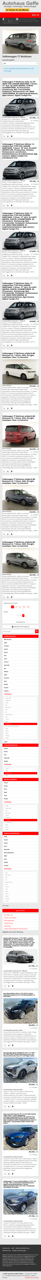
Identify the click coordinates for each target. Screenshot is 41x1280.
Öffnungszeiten (9, 920)
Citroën (6, 646)
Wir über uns (8, 915)
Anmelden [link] (21, 910)
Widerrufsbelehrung (22, 1248)
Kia (5, 668)
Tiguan (6, 733)
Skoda (6, 684)
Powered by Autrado (32, 1278)
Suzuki (6, 687)
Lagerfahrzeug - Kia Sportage (20, 1079)
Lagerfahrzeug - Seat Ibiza (20, 1019)
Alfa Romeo (7, 639)
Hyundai (6, 665)
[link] (4, 136)
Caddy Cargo (8, 698)
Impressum (6, 1248)
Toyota (6, 691)
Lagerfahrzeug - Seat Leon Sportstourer (20, 1143)
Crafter (7, 702)
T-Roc (6, 721)
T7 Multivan (8, 724)
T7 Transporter (8, 822)
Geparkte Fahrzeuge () (21, 626)
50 (19, 607)
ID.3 (6, 709)
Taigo (6, 728)
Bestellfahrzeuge (10, 779)
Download (7, 926)
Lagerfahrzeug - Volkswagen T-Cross (20, 1209)
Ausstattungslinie (8, 60)
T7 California (8, 817)
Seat (5, 681)
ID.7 (6, 712)
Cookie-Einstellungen (19, 1250)
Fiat (5, 655)
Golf (6, 705)
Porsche (6, 678)
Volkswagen (8, 694)
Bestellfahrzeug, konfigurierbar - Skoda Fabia (20, 961)
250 (28, 607)
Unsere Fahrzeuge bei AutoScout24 (15, 929)
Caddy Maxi (8, 700)
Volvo (5, 742)
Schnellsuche (20, 622)
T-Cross (7, 719)
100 (23, 607)
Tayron (7, 730)
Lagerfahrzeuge (10, 636)
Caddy (6, 806)
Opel (5, 675)
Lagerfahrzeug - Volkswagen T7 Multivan (20, 380)
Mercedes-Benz (9, 853)
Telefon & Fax (8, 923)
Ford (5, 659)
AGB (12, 1248)
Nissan (6, 671)
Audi (5, 643)
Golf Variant (8, 707)
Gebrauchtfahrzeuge (11, 833)
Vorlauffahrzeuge (11, 745)
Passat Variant (8, 714)
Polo (6, 716)
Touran (7, 737)
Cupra (6, 649)
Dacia (6, 652)
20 (16, 607)
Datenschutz (6, 1250)
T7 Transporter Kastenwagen (12, 726)
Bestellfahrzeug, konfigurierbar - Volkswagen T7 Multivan (20, 108)
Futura (6, 662)
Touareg (7, 735)
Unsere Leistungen (10, 918)
